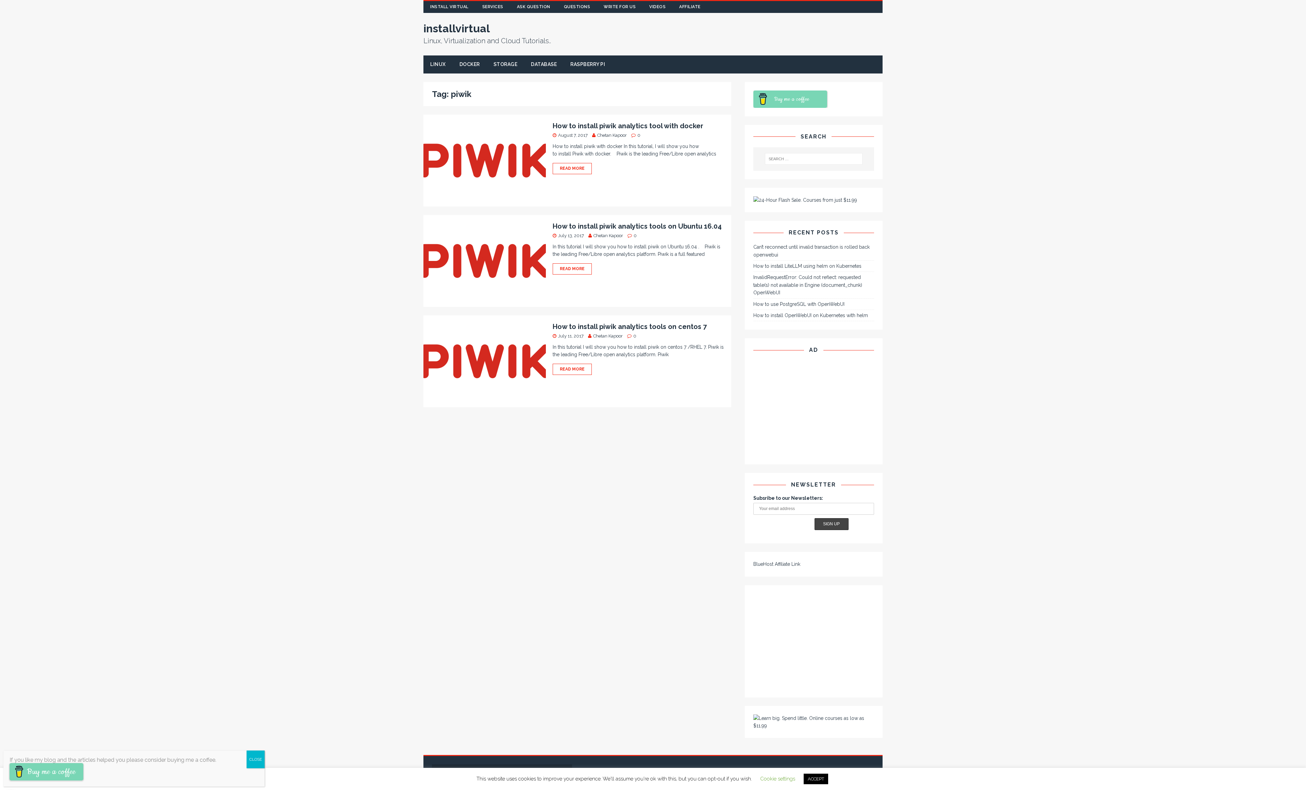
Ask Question (533, 6)
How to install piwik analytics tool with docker (628, 126)
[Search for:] (813, 159)
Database (544, 64)
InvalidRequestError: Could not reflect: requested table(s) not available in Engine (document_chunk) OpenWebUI (807, 285)
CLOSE (255, 759)
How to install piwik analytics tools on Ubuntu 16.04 (637, 226)
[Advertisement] (771, 34)
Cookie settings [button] (777, 779)
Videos (657, 6)
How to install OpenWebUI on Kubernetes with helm (810, 315)
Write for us (620, 6)
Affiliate (690, 6)
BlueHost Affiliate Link (776, 564)
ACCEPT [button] (816, 778)
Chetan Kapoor (612, 135)
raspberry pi (587, 64)
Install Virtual (449, 6)
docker (469, 64)
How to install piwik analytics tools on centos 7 (630, 327)
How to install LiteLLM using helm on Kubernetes (807, 266)
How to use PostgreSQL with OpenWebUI (798, 304)
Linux (438, 64)
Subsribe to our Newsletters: (788, 498)
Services (492, 6)
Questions (577, 6)
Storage (505, 64)
